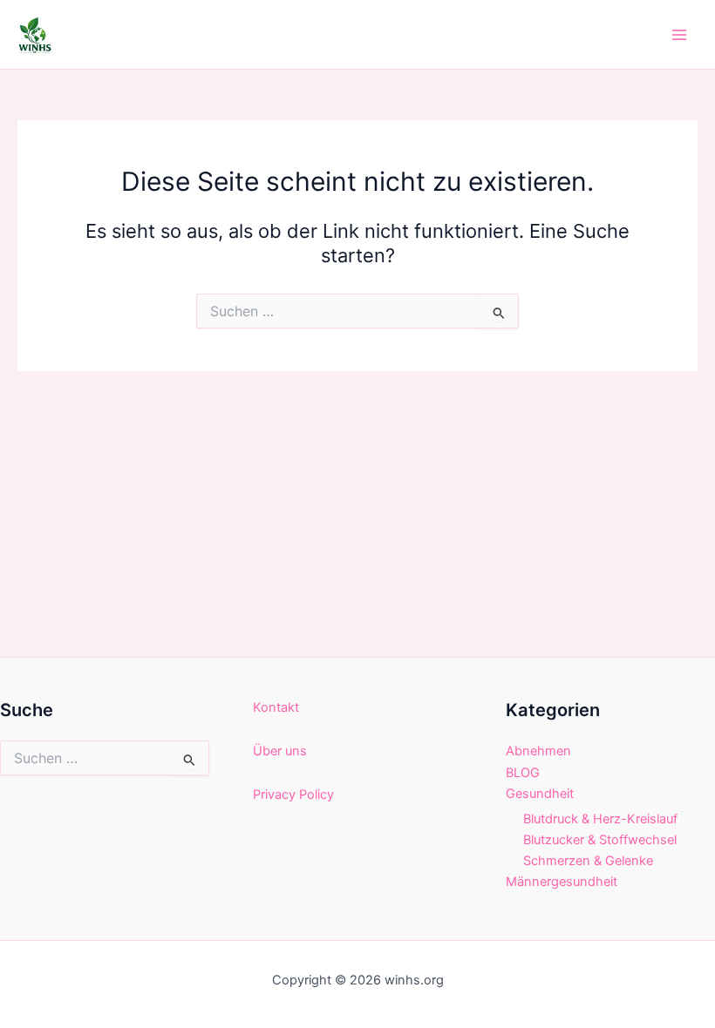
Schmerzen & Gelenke (588, 861)
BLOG (523, 773)
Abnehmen (538, 751)
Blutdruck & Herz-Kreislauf (600, 819)
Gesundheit (540, 793)
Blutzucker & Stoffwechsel (600, 840)
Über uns (280, 751)
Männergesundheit (561, 881)
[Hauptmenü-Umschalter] (679, 35)
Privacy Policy (293, 794)
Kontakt (276, 707)
